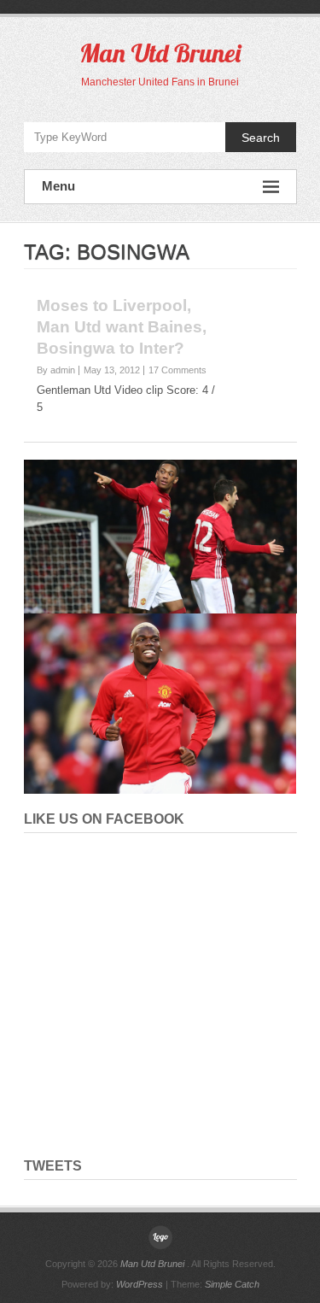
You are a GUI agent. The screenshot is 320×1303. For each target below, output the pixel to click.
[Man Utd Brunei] (160, 1237)
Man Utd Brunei (160, 53)
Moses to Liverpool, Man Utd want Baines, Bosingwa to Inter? (122, 326)
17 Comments (177, 370)
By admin (56, 370)
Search (260, 137)
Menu (58, 186)
